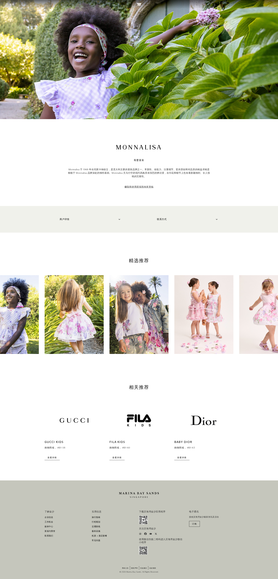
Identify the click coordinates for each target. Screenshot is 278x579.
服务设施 (96, 531)
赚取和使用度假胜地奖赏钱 (139, 187)
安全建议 (143, 568)
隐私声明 (134, 568)
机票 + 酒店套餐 (99, 536)
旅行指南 (96, 517)
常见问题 (96, 540)
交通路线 (96, 527)
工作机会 (49, 522)
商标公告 (125, 568)
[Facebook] (145, 534)
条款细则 (152, 568)
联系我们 (49, 536)
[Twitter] (156, 534)
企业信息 (49, 517)
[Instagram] (140, 534)
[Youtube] (150, 534)
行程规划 (96, 522)
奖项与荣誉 (50, 531)
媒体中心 (49, 527)
